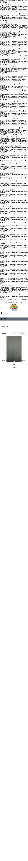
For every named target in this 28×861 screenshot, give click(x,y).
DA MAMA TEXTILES (10, 322)
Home (2, 322)
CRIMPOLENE (19, 322)
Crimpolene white (14, 363)
